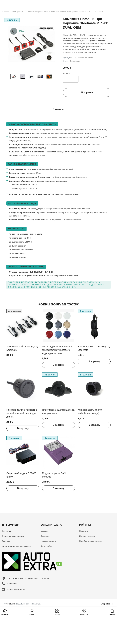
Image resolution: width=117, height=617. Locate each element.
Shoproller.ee (107, 604)
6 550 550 (12, 584)
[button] (31, 612)
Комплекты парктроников (37, 12)
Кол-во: (66, 73)
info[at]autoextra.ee (16, 589)
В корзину (58, 365)
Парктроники (17, 12)
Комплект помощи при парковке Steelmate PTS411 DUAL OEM (77, 12)
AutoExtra (10, 604)
